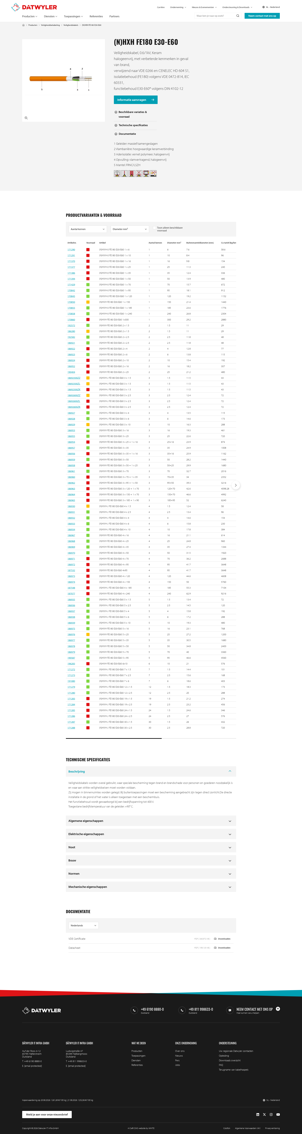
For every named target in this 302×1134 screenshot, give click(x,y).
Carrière (161, 7)
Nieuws (179, 1055)
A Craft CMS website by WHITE (141, 1128)
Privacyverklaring (272, 1128)
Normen (73, 873)
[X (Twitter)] (264, 1115)
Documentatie (127, 134)
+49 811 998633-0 (77, 1061)
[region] (151, 490)
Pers (177, 1060)
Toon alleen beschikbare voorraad (170, 229)
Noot (71, 847)
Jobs (177, 1064)
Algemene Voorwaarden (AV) (247, 1128)
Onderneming (176, 7)
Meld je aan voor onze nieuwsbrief (47, 1114)
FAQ (221, 1064)
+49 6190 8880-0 (33, 1061)
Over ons (180, 1050)
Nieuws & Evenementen (203, 7)
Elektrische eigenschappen (86, 834)
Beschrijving (76, 771)
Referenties (96, 16)
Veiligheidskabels (71, 25)
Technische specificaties (133, 125)
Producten (28, 16)
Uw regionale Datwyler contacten (236, 1050)
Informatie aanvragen (132, 100)
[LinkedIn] (257, 1115)
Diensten (49, 16)
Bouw (72, 860)
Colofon (226, 1128)
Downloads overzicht (229, 1060)
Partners (114, 16)
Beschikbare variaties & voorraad (133, 114)
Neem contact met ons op (262, 15)
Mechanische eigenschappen (87, 887)
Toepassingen (72, 16)
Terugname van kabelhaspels (233, 1069)
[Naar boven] (278, 1009)
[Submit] (237, 16)
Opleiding (224, 1055)
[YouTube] (278, 1115)
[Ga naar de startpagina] (34, 4)
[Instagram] (271, 1115)
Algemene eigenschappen (85, 821)
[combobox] (217, 16)
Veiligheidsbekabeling (50, 25)
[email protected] (33, 1065)
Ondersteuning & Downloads (235, 7)
